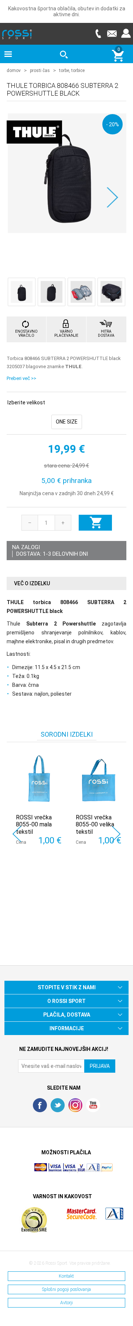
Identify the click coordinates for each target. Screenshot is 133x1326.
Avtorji (66, 1302)
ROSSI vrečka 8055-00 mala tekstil (34, 824)
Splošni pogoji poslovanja (66, 1289)
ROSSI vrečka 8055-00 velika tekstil (95, 824)
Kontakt (66, 1276)
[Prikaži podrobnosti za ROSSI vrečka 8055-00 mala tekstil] (38, 779)
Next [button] (116, 834)
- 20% (112, 124)
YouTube (93, 1105)
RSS (75, 1105)
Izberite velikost (26, 402)
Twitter (58, 1105)
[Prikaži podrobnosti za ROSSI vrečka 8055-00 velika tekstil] (98, 779)
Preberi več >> (21, 378)
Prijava (126, 33)
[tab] (66, 583)
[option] (36, 808)
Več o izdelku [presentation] (32, 583)
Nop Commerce (87, 1170)
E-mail (112, 33)
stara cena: (57, 466)
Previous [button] (17, 834)
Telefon (98, 33)
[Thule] (34, 150)
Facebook (40, 1105)
